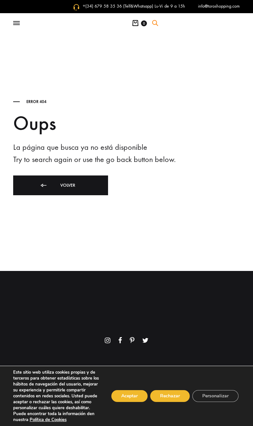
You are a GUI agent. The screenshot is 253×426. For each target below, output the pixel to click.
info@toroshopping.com (219, 6)
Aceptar (129, 396)
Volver (67, 185)
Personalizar (215, 396)
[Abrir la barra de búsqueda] (155, 23)
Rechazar (170, 396)
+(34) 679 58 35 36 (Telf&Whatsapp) (118, 6)
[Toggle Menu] (16, 23)
